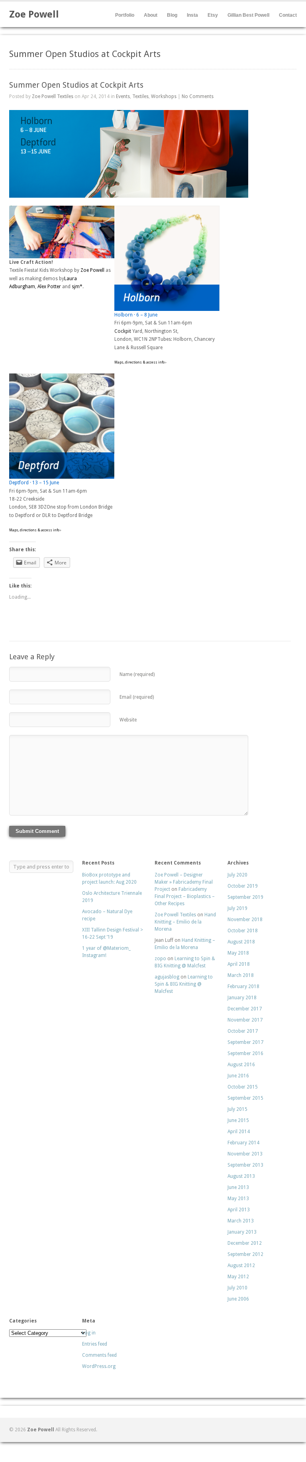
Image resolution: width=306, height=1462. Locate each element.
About (150, 15)
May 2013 (238, 1198)
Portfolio (124, 15)
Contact (288, 15)
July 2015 (237, 1109)
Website (128, 720)
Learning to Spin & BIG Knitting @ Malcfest (184, 984)
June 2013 (238, 1187)
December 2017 (245, 1009)
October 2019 (243, 886)
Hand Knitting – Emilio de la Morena (185, 922)
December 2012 (245, 1243)
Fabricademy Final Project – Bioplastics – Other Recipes (185, 896)
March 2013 (241, 1221)
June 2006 (238, 1299)
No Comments (198, 96)
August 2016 (241, 1064)
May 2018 (238, 953)
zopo (160, 958)
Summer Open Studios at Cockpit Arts (76, 85)
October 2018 (243, 930)
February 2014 (243, 1143)
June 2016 (238, 1076)
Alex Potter (49, 286)
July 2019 (237, 908)
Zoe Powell (34, 14)
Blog (172, 15)
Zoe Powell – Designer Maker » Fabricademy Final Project (184, 882)
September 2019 (245, 897)
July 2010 (237, 1288)
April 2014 (239, 1131)
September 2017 (245, 1042)
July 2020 (237, 875)
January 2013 (242, 1232)
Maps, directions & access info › (140, 362)
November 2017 (245, 1020)
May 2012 (238, 1276)
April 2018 (239, 964)
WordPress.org (99, 1366)
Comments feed (99, 1355)
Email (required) (137, 697)
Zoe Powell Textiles (52, 96)
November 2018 (245, 919)
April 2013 (239, 1209)
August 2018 (241, 942)
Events (123, 96)
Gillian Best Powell (248, 15)
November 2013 (245, 1154)
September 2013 (245, 1165)
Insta (192, 15)
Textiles (140, 96)
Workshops (164, 96)
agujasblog (167, 977)
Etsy (213, 15)
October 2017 (243, 1031)
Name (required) (137, 674)
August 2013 (241, 1176)
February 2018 (243, 986)
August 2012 (241, 1265)
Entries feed (94, 1344)
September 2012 (245, 1254)
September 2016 (245, 1053)
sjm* (77, 286)
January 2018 (242, 997)
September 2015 (245, 1098)
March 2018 (241, 975)
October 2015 (243, 1087)
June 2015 (238, 1120)
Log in (89, 1333)
